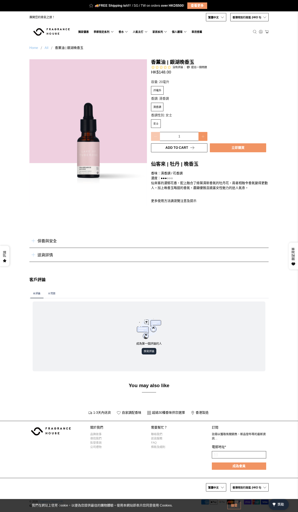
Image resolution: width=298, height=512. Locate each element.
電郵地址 (219, 447)
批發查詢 (96, 442)
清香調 (157, 106)
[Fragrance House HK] (52, 31)
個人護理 (177, 31)
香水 (121, 31)
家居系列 (157, 31)
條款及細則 (158, 446)
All (46, 48)
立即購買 (238, 147)
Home (33, 48)
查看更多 (197, 5)
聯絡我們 (156, 434)
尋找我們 (96, 438)
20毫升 (157, 90)
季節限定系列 (101, 31)
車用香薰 (197, 31)
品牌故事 (96, 434)
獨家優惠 (83, 31)
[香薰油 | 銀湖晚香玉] (88, 132)
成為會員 (239, 466)
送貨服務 (156, 438)
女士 (156, 123)
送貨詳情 (45, 255)
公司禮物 (96, 446)
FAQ (154, 442)
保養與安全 (47, 241)
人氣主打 (138, 31)
